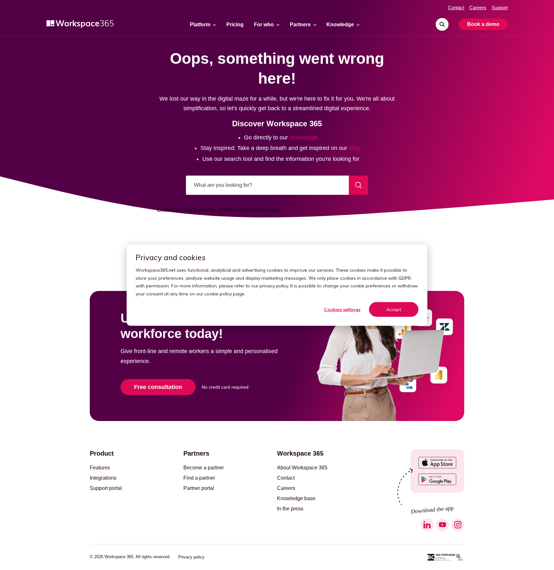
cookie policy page (224, 293)
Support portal (106, 488)
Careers (477, 7)
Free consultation (158, 387)
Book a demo (483, 24)
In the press (290, 508)
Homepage (304, 137)
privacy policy (274, 286)
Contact (456, 7)
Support (499, 7)
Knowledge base (296, 498)
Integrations (103, 478)
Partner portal (198, 488)
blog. (355, 148)
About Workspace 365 (302, 467)
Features (100, 467)
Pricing (235, 24)
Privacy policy (191, 557)
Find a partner (199, 478)
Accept (393, 309)
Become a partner (203, 467)
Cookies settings (342, 309)
